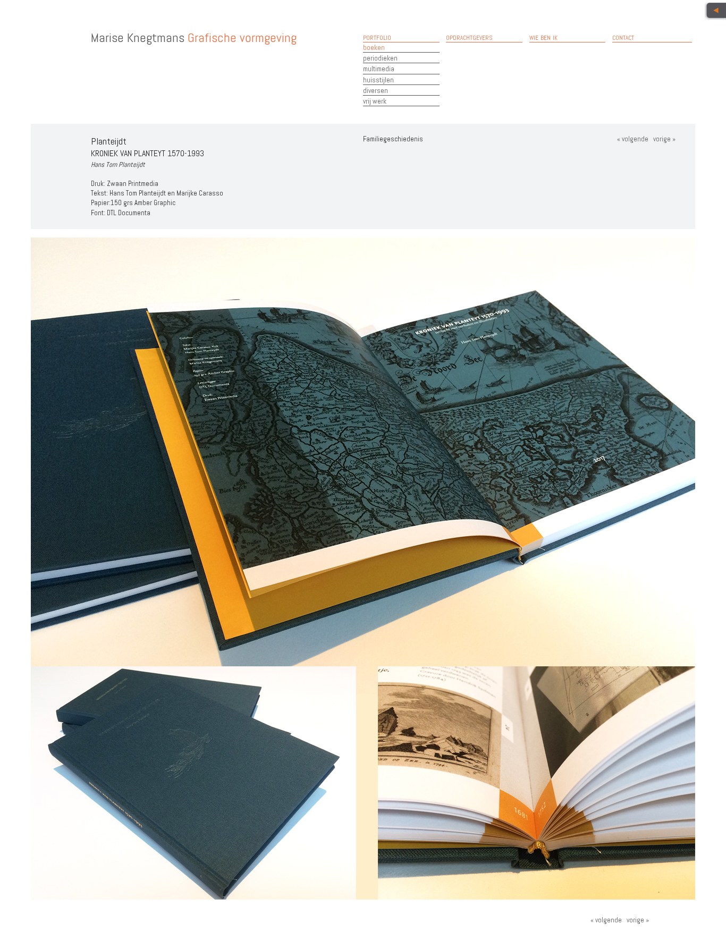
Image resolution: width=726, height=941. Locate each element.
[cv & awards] (715, 11)
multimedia (378, 68)
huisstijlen (378, 79)
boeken (374, 47)
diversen (375, 90)
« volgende (632, 138)
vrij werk (374, 101)
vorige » (664, 138)
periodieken (380, 58)
